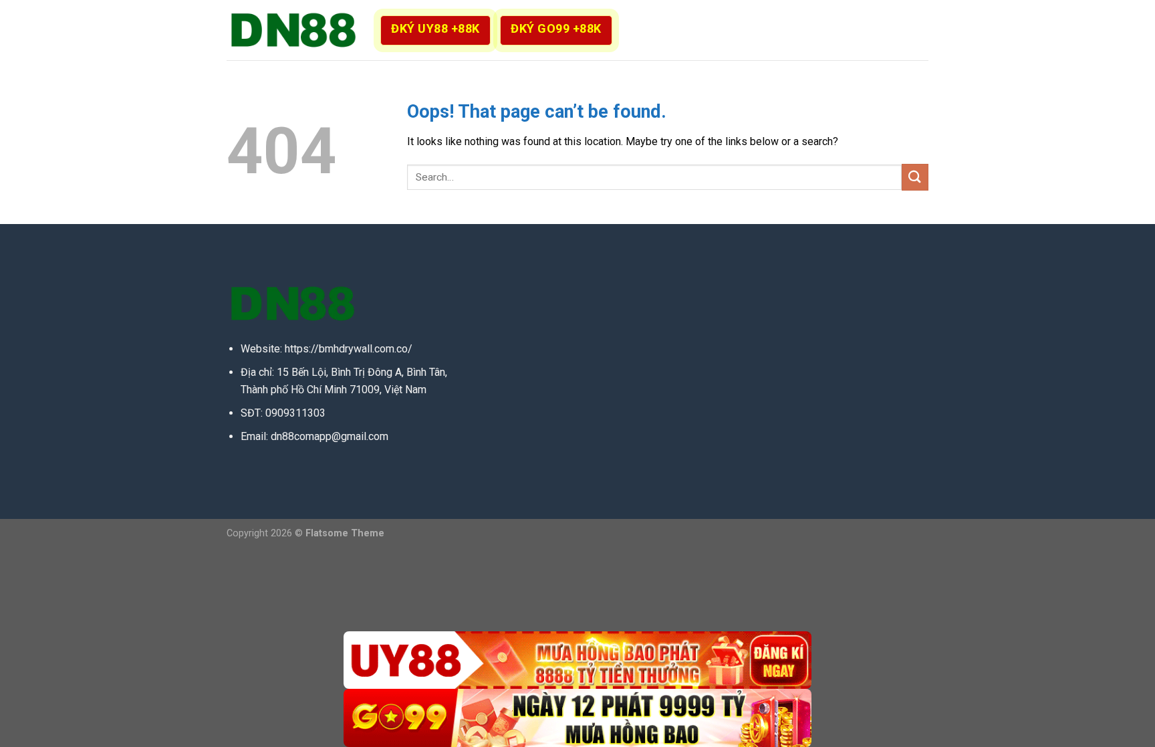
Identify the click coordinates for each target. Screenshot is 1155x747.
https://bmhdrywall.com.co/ (348, 348)
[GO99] (577, 718)
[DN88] (293, 30)
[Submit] (915, 177)
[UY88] (577, 660)
